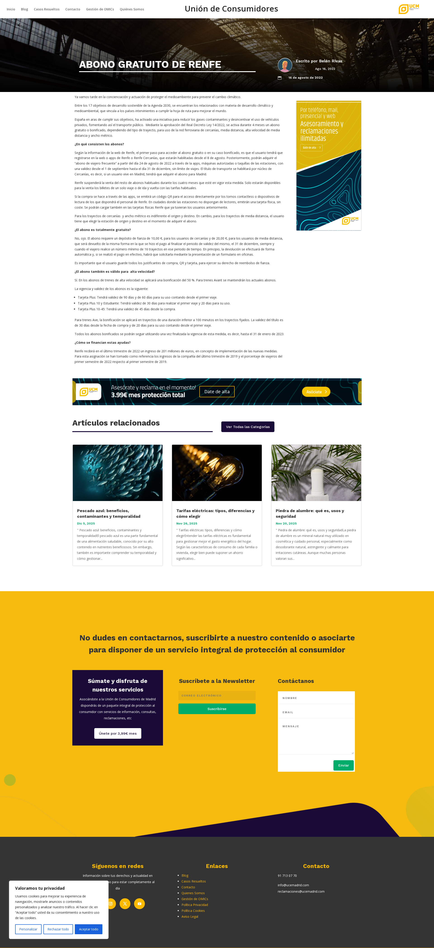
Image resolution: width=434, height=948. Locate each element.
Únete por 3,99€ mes (118, 733)
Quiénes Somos (132, 9)
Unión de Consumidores (231, 11)
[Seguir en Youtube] (139, 903)
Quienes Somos (193, 893)
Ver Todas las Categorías (248, 427)
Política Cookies (193, 910)
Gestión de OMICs (100, 9)
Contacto (72, 9)
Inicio (11, 9)
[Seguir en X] (125, 903)
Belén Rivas (330, 61)
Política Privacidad (195, 905)
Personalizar (28, 929)
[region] (58, 910)
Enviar (343, 765)
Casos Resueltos (46, 9)
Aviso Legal (190, 916)
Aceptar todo (88, 929)
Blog (24, 9)
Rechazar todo (58, 929)
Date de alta (217, 391)
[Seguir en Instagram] (110, 903)
